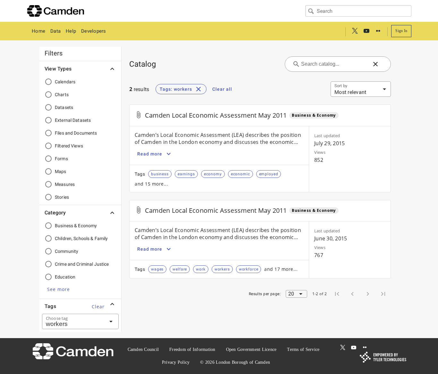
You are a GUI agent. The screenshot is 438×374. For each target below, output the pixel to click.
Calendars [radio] (65, 81)
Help (71, 31)
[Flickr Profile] (378, 31)
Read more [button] (149, 153)
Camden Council (143, 349)
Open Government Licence (251, 349)
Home (38, 31)
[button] (58, 289)
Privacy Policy (176, 362)
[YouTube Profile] (366, 31)
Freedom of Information (192, 349)
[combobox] (358, 11)
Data (55, 31)
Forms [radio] (61, 158)
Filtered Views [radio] (69, 145)
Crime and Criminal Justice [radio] (82, 264)
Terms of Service (303, 349)
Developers (93, 31)
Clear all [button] (222, 89)
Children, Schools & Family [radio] (81, 238)
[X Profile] (355, 31)
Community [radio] (66, 251)
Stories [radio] (62, 197)
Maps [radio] (60, 171)
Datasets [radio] (64, 107)
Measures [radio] (65, 184)
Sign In (401, 31)
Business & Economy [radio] (76, 225)
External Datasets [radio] (73, 120)
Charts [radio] (62, 94)
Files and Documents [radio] (76, 133)
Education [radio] (65, 276)
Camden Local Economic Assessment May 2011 (216, 115)
